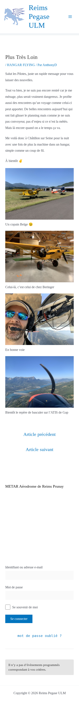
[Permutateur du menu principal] (70, 16)
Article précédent (39, 434)
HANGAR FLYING (21, 65)
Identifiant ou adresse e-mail (24, 567)
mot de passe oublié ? (39, 636)
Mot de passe (14, 587)
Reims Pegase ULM (39, 16)
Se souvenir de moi (24, 607)
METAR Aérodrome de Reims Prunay (34, 486)
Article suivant (39, 449)
